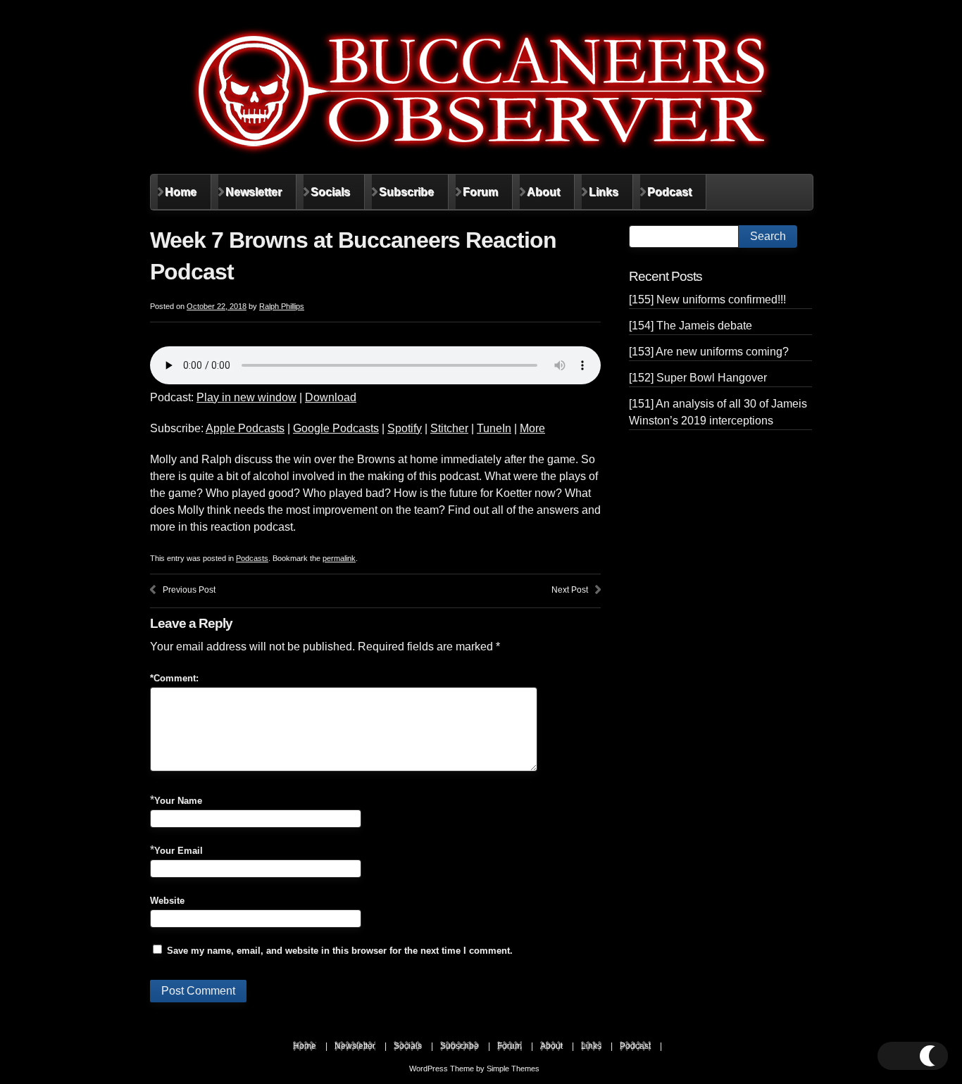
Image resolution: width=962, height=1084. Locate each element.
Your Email (178, 850)
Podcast (669, 192)
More (532, 428)
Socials (330, 192)
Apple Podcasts (245, 428)
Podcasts (252, 558)
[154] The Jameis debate (690, 326)
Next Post (569, 590)
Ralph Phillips (281, 306)
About (543, 192)
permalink (339, 558)
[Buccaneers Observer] (481, 91)
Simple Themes (513, 1068)
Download (330, 397)
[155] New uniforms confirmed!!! (707, 299)
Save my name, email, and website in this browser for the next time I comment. (340, 950)
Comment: (174, 678)
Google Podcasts (336, 428)
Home (180, 192)
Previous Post (189, 590)
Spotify (404, 428)
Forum (480, 192)
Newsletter (253, 192)
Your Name (178, 800)
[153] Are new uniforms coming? (709, 352)
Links (603, 192)
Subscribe (406, 192)
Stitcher (449, 428)
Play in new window (246, 397)
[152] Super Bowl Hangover (698, 378)
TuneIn (494, 428)
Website (167, 900)
